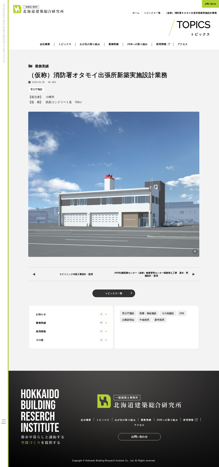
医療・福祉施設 (148, 313)
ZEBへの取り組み (137, 44)
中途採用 (144, 319)
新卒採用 (159, 319)
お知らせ (69, 314)
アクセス (183, 44)
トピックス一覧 (113, 293)
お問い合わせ (210, 4)
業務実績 (114, 44)
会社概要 (45, 44)
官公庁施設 (36, 89)
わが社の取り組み (90, 44)
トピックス (65, 44)
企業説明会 (128, 319)
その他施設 (168, 313)
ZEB (181, 313)
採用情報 (161, 44)
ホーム (135, 13)
